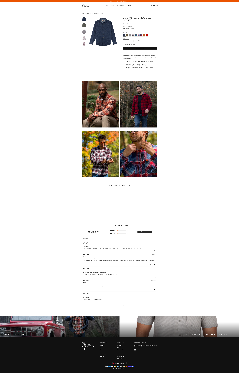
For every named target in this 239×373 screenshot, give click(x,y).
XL (135, 40)
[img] (86, 242)
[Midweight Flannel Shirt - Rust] (93, 214)
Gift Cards (102, 351)
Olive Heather (127, 35)
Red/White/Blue (138, 35)
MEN (107, 5)
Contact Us (119, 345)
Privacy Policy (120, 358)
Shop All (102, 356)
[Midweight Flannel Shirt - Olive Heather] (83, 214)
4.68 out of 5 (97, 231)
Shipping (125, 28)
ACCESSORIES (120, 5)
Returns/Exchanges (121, 349)
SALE (126, 5)
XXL (139, 40)
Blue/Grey (136, 35)
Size (124, 38)
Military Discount (103, 354)
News (101, 347)
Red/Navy (141, 35)
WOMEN (113, 5)
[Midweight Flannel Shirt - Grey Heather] (85, 214)
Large (131, 40)
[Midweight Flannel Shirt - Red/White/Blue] (90, 214)
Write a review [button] (144, 231)
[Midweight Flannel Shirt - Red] (94, 214)
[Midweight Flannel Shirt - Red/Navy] (91, 214)
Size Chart (119, 354)
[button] (126, 23)
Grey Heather (130, 35)
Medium (126, 40)
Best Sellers (92, 13)
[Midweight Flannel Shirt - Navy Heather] (82, 214)
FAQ (118, 351)
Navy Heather (124, 35)
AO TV (101, 349)
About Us (102, 345)
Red (147, 35)
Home (83, 13)
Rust (144, 35)
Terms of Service (120, 356)
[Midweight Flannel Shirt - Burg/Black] (87, 214)
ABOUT (130, 5)
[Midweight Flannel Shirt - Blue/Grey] (88, 214)
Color (128, 32)
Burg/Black (133, 35)
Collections (87, 13)
